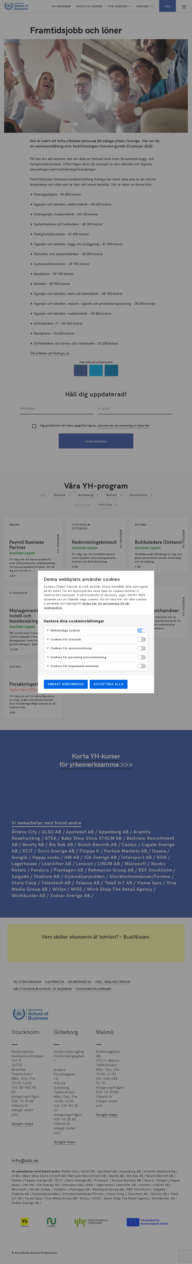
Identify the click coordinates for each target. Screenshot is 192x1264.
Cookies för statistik (65, 639)
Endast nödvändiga (66, 684)
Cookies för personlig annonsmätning (78, 657)
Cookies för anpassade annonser (74, 666)
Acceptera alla (108, 684)
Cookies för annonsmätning (71, 648)
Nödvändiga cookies (65, 630)
